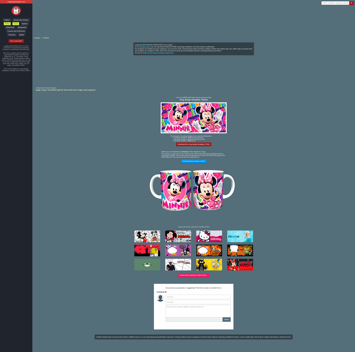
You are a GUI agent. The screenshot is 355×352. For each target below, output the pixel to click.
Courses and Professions (16, 31)
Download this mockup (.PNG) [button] (193, 161)
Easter (15, 24)
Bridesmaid (10, 27)
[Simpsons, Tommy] (209, 265)
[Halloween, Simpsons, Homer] (147, 250)
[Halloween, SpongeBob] (240, 250)
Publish (226, 319)
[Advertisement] (193, 22)
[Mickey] (147, 236)
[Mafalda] (178, 236)
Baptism (25, 24)
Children (7, 20)
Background (22, 27)
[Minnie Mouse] (240, 265)
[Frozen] (240, 236)
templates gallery (145, 47)
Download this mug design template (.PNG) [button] (194, 144)
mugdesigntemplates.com (16, 2)
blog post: (53, 88)
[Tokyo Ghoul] (178, 265)
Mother (7, 24)
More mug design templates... (194, 275)
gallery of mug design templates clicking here (158, 53)
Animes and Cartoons (21, 20)
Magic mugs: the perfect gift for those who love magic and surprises (65, 90)
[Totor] (147, 265)
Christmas (11, 35)
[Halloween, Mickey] (178, 250)
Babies (21, 35)
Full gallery (16, 41)
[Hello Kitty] (209, 236)
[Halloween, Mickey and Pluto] (209, 250)
